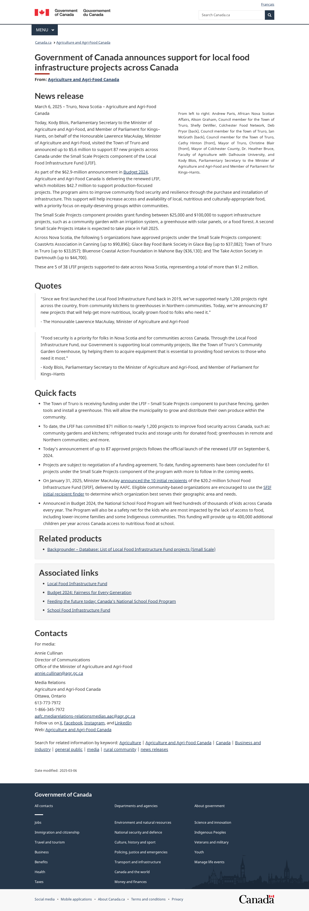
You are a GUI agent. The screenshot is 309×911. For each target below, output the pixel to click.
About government (209, 806)
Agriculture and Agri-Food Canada (83, 42)
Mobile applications (76, 899)
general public (69, 749)
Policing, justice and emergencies (141, 852)
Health (40, 872)
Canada (223, 742)
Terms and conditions (148, 899)
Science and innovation (212, 822)
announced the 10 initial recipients (154, 480)
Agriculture (130, 742)
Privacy (177, 899)
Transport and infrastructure (138, 862)
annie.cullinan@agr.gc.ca (59, 673)
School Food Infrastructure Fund (78, 610)
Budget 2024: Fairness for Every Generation (89, 592)
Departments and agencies (136, 806)
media (93, 749)
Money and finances (131, 881)
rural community (120, 749)
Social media (45, 899)
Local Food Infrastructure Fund (77, 583)
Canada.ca (43, 42)
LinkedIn (123, 723)
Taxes (39, 881)
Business (42, 852)
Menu (42, 30)
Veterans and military (211, 842)
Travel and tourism (50, 842)
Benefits (41, 862)
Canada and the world (132, 872)
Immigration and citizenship (57, 832)
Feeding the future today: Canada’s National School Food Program (111, 601)
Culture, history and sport (135, 842)
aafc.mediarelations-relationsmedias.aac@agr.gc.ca (85, 716)
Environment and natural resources (143, 822)
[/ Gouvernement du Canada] (72, 13)
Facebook (73, 723)
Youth (199, 852)
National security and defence (138, 832)
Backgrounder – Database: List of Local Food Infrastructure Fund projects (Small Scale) (131, 549)
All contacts (44, 806)
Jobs (38, 822)
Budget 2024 (135, 172)
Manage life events (209, 862)
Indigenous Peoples (210, 832)
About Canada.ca (111, 899)
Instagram (94, 723)
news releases (154, 749)
